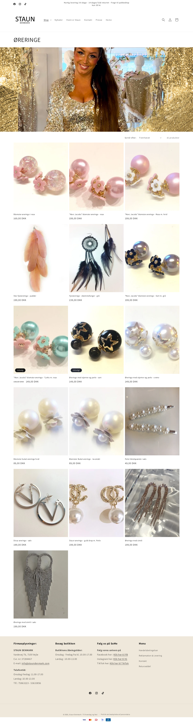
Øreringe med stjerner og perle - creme (142, 377)
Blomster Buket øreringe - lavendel (84, 459)
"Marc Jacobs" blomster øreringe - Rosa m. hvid (146, 214)
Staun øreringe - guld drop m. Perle (85, 540)
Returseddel (145, 666)
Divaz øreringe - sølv (23, 540)
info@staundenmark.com (35, 663)
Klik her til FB (121, 654)
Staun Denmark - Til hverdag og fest (83, 714)
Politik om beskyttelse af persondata (115, 714)
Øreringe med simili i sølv (25, 622)
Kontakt (143, 661)
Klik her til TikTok (119, 663)
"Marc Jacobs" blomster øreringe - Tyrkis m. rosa (35, 377)
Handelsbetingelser (148, 650)
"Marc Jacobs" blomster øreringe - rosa (86, 214)
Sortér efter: (130, 137)
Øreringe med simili (133, 540)
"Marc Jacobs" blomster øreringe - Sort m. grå (145, 296)
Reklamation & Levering (150, 655)
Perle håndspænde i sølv (136, 459)
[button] (47, 20)
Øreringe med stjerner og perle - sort (85, 377)
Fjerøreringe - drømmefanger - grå (84, 296)
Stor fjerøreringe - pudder (25, 296)
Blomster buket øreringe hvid (26, 459)
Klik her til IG (120, 659)
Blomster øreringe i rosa (24, 214)
